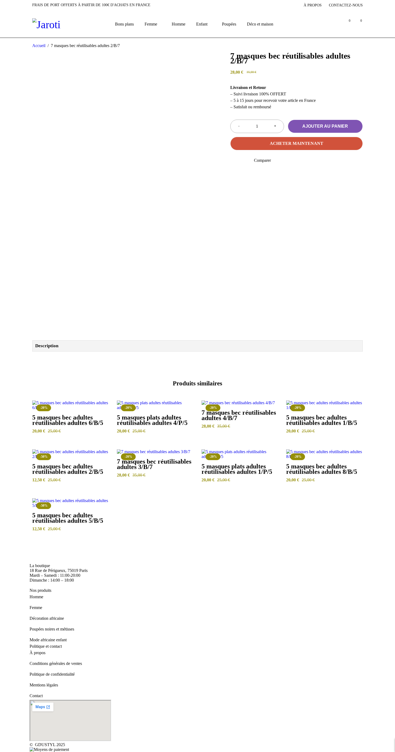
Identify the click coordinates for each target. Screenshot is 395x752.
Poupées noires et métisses (52, 629)
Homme (36, 597)
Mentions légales (44, 685)
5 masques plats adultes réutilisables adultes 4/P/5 (152, 420)
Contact (36, 695)
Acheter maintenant (296, 143)
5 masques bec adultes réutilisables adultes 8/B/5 (321, 469)
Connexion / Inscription (334, 24)
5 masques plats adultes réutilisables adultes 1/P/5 (237, 469)
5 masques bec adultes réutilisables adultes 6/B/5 (67, 420)
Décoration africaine (47, 618)
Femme (36, 607)
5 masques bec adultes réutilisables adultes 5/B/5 (67, 518)
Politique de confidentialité (52, 674)
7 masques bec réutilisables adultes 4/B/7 (239, 415)
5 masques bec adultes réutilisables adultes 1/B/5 (321, 420)
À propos (313, 5)
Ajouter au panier (325, 126)
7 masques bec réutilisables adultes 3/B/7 (154, 464)
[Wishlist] (233, 160)
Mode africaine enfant (48, 640)
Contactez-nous (346, 5)
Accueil (38, 45)
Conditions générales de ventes (56, 663)
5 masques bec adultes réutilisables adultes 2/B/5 (67, 469)
